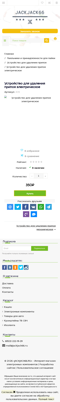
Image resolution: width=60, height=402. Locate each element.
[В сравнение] (30, 156)
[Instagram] (26, 267)
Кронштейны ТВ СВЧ (16, 320)
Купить (30, 193)
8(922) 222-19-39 (14, 340)
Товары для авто (14, 315)
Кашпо (8, 306)
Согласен (7, 392)
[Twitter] (20, 267)
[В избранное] (30, 150)
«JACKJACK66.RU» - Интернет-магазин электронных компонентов (31, 362)
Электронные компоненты (19, 311)
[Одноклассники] (15, 267)
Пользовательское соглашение (35, 367)
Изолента (9, 325)
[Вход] (56, 3)
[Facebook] (4, 267)
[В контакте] (10, 267)
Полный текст (46, 399)
